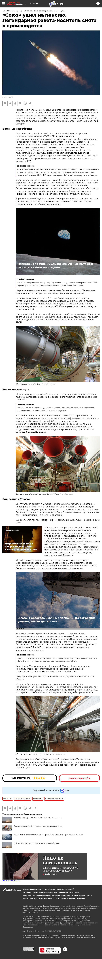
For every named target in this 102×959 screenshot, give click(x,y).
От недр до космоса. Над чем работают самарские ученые (38, 826)
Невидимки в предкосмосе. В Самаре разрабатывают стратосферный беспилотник (48, 835)
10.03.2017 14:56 (8, 11)
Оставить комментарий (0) (79, 778)
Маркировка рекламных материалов (38, 898)
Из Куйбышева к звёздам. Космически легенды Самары (37, 843)
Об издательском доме (32, 889)
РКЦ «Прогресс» (49, 384)
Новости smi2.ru (11, 880)
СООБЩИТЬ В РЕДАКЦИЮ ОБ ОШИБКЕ (70, 898)
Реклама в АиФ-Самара (69, 892)
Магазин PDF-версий (65, 889)
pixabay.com (7, 97)
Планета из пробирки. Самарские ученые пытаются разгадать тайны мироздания (56, 265)
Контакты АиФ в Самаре (82, 895)
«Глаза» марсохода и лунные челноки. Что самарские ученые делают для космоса (56, 619)
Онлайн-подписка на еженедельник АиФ (40, 892)
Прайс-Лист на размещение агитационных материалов (46, 895)
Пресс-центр (50, 889)
